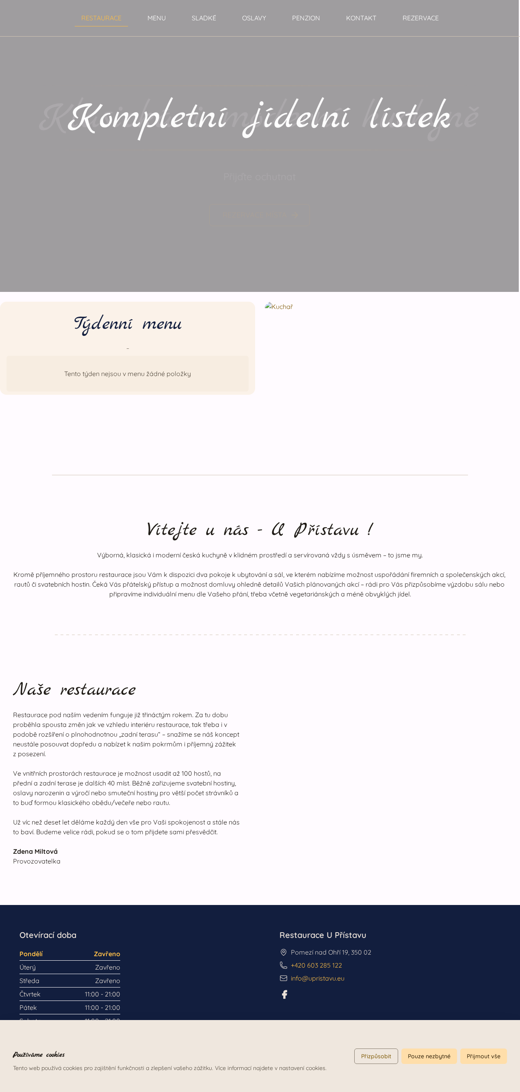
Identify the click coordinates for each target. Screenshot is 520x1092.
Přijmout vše (483, 1056)
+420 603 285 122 (316, 965)
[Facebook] (284, 994)
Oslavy (254, 18)
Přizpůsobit (376, 1056)
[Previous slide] (14, 146)
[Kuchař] (392, 373)
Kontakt (361, 18)
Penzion (306, 18)
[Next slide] (504, 146)
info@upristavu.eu (317, 978)
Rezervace (421, 18)
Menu (156, 18)
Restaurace (101, 18)
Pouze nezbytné (429, 1056)
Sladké (204, 18)
